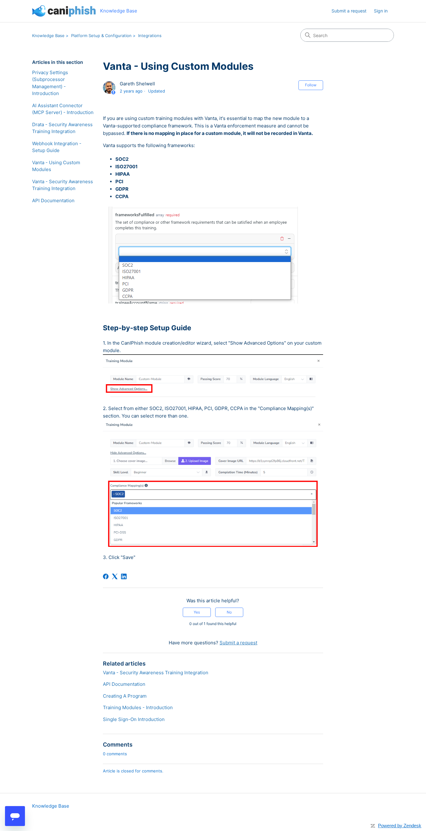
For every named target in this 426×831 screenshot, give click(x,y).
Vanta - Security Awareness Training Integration (62, 185)
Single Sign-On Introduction (134, 719)
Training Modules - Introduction (138, 707)
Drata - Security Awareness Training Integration (62, 128)
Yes (197, 612)
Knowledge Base (48, 35)
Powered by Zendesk (399, 825)
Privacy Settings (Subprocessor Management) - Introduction (50, 83)
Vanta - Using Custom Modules (56, 166)
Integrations (150, 35)
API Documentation (53, 200)
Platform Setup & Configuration (101, 35)
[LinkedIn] (124, 576)
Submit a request (349, 10)
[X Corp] (115, 576)
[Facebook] (106, 576)
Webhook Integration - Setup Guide (56, 147)
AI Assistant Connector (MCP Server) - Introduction (63, 109)
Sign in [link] (381, 10)
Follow (311, 85)
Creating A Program (125, 696)
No (229, 612)
